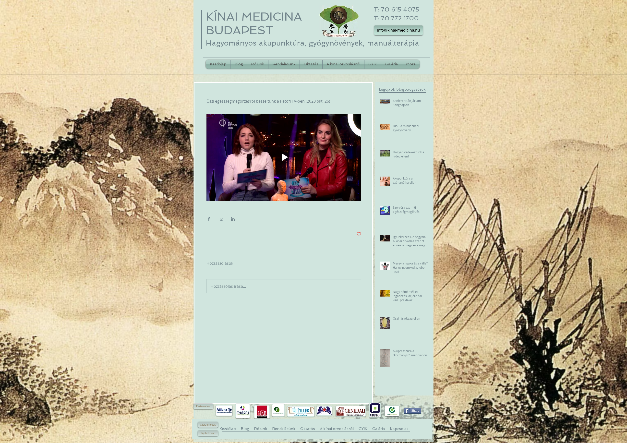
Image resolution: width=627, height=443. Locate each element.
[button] (203, 406)
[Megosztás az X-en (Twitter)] (220, 219)
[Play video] (283, 157)
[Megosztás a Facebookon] (208, 219)
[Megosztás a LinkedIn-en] (232, 219)
